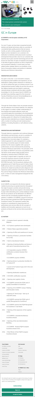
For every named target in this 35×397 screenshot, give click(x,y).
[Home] (6, 2)
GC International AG (22, 362)
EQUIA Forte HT (5, 356)
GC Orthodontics (21, 364)
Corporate (20, 348)
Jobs (19, 346)
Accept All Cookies (17, 394)
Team (19, 369)
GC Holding (20, 358)
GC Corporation (21, 360)
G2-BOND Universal (6, 346)
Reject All (17, 390)
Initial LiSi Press (5, 364)
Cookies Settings (17, 385)
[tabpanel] (17, 15)
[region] (17, 385)
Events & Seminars (22, 350)
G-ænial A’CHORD (6, 350)
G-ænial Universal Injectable (8, 352)
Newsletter (20, 352)
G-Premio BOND (5, 354)
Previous (5, 7)
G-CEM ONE (4, 348)
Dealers (20, 371)
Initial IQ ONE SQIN (6, 360)
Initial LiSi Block (5, 362)
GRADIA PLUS (5, 358)
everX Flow (4, 366)
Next (30, 7)
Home (2, 28)
